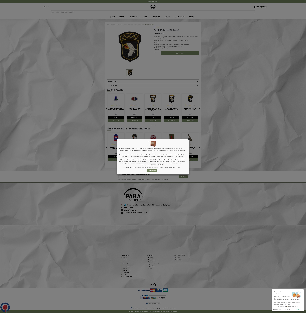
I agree (298, 309)
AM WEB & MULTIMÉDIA (293, 306)
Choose (287, 309)
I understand (152, 171)
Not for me (277, 309)
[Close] (188, 139)
